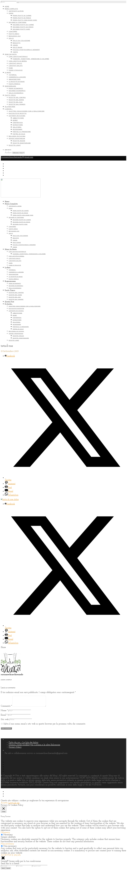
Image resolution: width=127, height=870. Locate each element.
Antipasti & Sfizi (16, 11)
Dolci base (17, 47)
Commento (6, 706)
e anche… (9, 109)
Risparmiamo (10, 86)
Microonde (17, 129)
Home (7, 6)
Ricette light (15, 145)
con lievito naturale (18, 56)
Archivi (8, 153)
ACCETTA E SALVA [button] (11, 855)
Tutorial (13, 75)
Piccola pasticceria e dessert (26, 50)
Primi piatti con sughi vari (25, 20)
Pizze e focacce (16, 70)
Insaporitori (15, 79)
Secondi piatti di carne (23, 25)
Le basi (8, 72)
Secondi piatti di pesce (23, 27)
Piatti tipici (10, 95)
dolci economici (16, 93)
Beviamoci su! (15, 36)
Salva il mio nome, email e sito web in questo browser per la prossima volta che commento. (44, 724)
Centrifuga (18, 122)
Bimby (15, 120)
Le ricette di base (17, 81)
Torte (15, 52)
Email (4, 715)
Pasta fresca (14, 84)
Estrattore (18, 125)
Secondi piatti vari (21, 29)
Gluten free (10, 106)
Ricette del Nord (16, 100)
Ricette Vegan (19, 141)
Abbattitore (18, 118)
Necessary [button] (5, 832)
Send (3, 868)
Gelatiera (17, 127)
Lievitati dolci (15, 63)
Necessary (8, 835)
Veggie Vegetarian (17, 138)
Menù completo (11, 9)
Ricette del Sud (16, 102)
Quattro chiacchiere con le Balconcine (26, 111)
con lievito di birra (18, 61)
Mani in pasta (11, 54)
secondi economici (17, 91)
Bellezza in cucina (17, 136)
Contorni (13, 31)
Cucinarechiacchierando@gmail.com (17, 157)
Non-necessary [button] (7, 844)
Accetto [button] (4, 803)
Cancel (8, 868)
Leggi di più (13, 803)
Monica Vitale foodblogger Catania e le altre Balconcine (34, 745)
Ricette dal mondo (17, 104)
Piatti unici (14, 34)
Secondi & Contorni (17, 22)
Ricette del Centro (17, 97)
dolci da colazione (21, 40)
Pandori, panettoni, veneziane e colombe (31, 59)
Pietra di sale (19, 134)
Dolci (11, 38)
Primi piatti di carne (22, 15)
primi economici (16, 88)
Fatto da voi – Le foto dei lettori (23, 742)
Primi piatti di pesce (22, 18)
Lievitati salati (16, 66)
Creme (15, 45)
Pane (11, 68)
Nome (4, 710)
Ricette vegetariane (22, 143)
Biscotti (16, 43)
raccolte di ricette (17, 113)
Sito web (5, 719)
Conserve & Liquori (17, 77)
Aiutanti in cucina (17, 116)
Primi (11, 13)
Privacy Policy (15, 747)
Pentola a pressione (22, 132)
